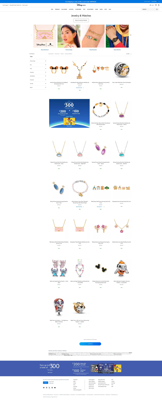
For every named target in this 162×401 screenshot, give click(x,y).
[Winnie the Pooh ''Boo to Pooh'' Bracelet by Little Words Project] (101, 110)
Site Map (113, 383)
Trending (57, 9)
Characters (75, 379)
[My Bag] (158, 5)
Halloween (64, 9)
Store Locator (25, 5)
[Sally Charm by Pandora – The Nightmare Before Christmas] (59, 307)
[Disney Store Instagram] (46, 387)
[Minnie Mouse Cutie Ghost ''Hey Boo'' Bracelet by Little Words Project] (80, 188)
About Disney (108, 394)
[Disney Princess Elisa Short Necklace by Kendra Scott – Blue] (59, 149)
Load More (90, 343)
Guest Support (5, 5)
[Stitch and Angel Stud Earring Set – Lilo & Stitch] (59, 268)
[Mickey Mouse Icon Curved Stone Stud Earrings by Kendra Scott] (101, 268)
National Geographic (77, 389)
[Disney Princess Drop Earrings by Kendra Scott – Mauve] (101, 149)
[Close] (158, 2)
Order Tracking (92, 381)
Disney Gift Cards (101, 379)
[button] (31, 35)
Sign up (45, 382)
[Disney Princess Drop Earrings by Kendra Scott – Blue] (59, 188)
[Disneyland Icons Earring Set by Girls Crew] (121, 188)
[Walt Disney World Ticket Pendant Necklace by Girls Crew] (59, 229)
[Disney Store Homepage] (81, 5)
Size (31, 64)
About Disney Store (102, 383)
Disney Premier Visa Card (103, 384)
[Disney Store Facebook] (44, 387)
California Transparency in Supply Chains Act (50, 396)
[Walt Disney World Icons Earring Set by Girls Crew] (101, 188)
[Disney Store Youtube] (55, 387)
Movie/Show (32, 76)
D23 (112, 379)
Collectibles (90, 9)
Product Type (32, 61)
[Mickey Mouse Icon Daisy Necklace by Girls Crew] (121, 229)
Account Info (91, 386)
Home (96, 9)
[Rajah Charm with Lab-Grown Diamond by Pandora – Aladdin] (80, 307)
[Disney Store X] (49, 387)
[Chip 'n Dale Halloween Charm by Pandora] (121, 69)
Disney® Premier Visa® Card (15, 5)
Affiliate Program (101, 381)
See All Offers (154, 1)
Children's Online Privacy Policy (99, 394)
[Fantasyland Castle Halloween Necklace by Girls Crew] (80, 69)
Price (31, 68)
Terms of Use (56, 394)
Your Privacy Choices (90, 394)
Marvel (74, 388)
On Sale (31, 83)
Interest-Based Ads (114, 394)
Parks (101, 9)
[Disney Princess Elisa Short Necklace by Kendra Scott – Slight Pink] (80, 149)
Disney (74, 383)
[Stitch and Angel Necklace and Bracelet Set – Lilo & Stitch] (80, 268)
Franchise (32, 72)
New (52, 9)
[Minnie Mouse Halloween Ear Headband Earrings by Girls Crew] (59, 69)
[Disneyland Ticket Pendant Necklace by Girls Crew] (80, 229)
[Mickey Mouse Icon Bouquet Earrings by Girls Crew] (101, 229)
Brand (31, 87)
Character (32, 79)
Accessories (78, 9)
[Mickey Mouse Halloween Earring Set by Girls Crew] (101, 69)
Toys (84, 9)
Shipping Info (91, 384)
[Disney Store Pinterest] (52, 387)
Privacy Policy (51, 383)
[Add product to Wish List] (68, 58)
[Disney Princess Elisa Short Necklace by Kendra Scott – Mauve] (121, 110)
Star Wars (75, 386)
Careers (113, 381)
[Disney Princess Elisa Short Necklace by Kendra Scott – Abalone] (121, 149)
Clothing (71, 9)
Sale (110, 9)
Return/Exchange (92, 383)
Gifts (105, 9)
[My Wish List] (156, 5)
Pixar (74, 384)
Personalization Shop (102, 386)
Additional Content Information (64, 394)
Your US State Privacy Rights (80, 394)
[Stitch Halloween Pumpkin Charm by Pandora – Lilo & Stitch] (121, 268)
